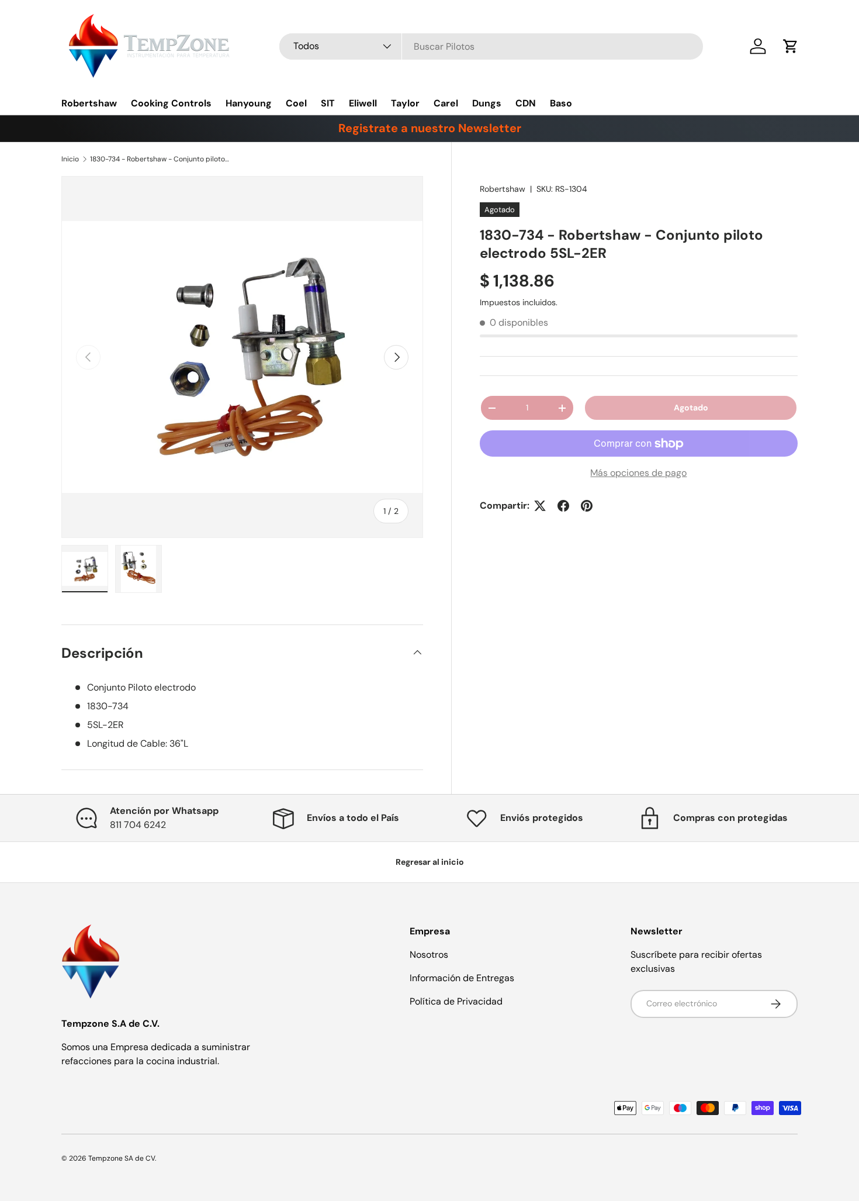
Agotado (691, 407)
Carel (446, 103)
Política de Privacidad (456, 1001)
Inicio (70, 159)
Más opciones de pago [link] (638, 473)
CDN (525, 103)
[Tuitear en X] (540, 505)
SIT (328, 103)
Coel (296, 103)
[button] (790, 46)
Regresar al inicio (430, 862)
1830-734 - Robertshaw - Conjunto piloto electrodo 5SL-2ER (160, 159)
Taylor (405, 103)
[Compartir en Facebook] (563, 505)
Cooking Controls (171, 103)
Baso (561, 103)
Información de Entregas (462, 978)
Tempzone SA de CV (121, 1158)
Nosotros (429, 954)
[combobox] (491, 46)
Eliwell (363, 103)
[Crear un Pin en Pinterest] (586, 505)
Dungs (486, 103)
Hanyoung (249, 103)
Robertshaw (89, 103)
